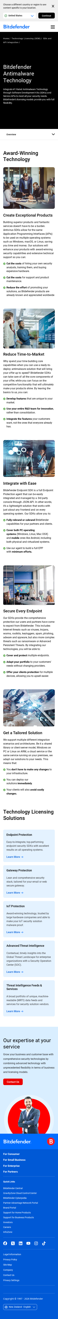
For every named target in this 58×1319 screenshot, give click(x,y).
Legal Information (12, 1254)
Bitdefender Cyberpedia (15, 1198)
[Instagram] (36, 1243)
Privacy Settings (11, 1280)
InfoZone (7, 1232)
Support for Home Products (17, 1212)
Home (6, 38)
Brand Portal (9, 1207)
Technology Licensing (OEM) (26, 38)
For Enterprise (11, 1165)
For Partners (10, 1171)
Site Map (7, 1264)
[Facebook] (5, 1243)
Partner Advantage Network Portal (20, 1202)
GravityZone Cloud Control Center (20, 1193)
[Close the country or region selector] (53, 6)
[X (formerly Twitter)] (13, 1243)
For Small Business (14, 1159)
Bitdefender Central (13, 1188)
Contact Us (8, 1275)
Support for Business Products (18, 1217)
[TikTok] (44, 1243)
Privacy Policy (10, 1259)
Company (8, 1269)
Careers (7, 1227)
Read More (29, 846)
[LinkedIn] (21, 1243)
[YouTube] (28, 1243)
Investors (8, 1222)
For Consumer (11, 1154)
